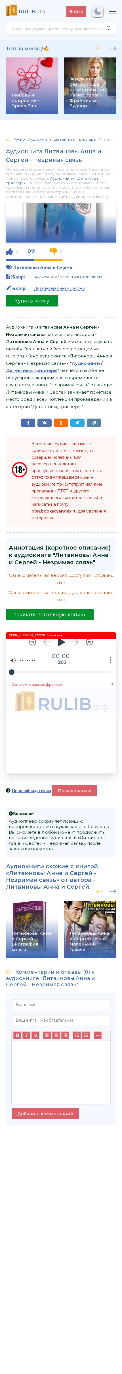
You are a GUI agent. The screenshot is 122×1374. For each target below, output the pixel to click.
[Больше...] (98, 1035)
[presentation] (99, 47)
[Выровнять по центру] (56, 1035)
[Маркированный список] (77, 1035)
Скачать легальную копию (49, 615)
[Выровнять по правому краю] (65, 1035)
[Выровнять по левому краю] (47, 1035)
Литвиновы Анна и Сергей (42, 267)
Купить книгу (31, 301)
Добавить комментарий (45, 1113)
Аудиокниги (62, 178)
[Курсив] (26, 1035)
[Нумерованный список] (86, 1035)
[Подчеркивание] (35, 1035)
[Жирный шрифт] (17, 1035)
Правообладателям (31, 790)
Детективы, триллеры (81, 277)
